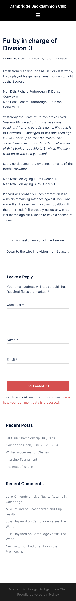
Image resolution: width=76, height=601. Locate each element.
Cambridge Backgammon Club (38, 6)
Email (12, 360)
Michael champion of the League (40, 240)
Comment (15, 305)
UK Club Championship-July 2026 (31, 438)
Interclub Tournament (21, 459)
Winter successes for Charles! (27, 452)
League (61, 58)
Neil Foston (16, 58)
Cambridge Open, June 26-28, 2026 (32, 445)
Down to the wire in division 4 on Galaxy (36, 251)
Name (12, 340)
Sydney (53, 594)
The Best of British (19, 467)
